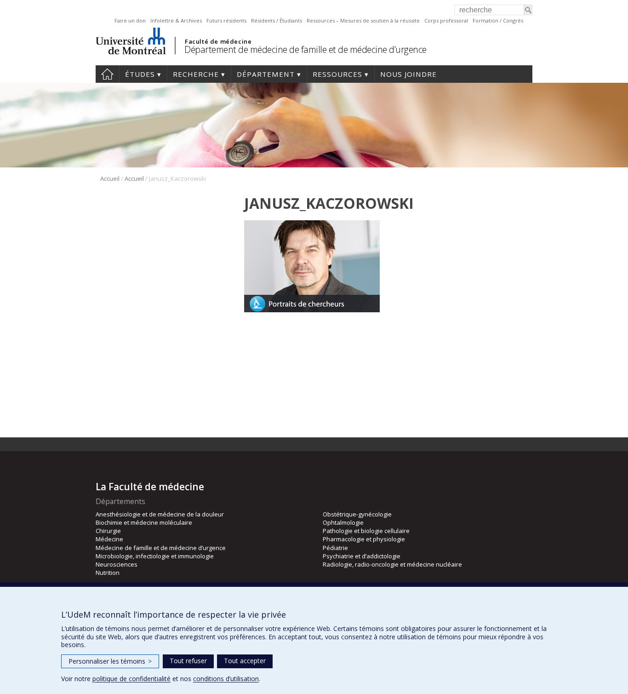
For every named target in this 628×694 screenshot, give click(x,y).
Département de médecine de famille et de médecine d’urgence (305, 49)
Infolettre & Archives (176, 20)
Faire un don (130, 20)
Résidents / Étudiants (276, 20)
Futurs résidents (226, 20)
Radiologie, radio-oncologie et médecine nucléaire (392, 564)
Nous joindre (408, 74)
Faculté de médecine (218, 41)
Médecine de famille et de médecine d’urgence (161, 548)
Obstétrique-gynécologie (357, 514)
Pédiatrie (335, 548)
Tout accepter (245, 660)
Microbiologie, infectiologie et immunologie (155, 556)
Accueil (107, 74)
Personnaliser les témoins (110, 661)
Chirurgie (108, 531)
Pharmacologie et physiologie (364, 539)
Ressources (337, 74)
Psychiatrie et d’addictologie (361, 556)
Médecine (109, 539)
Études (140, 74)
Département (266, 74)
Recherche (196, 74)
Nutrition (108, 572)
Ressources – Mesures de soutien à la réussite (363, 20)
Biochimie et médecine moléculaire (144, 522)
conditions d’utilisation (226, 678)
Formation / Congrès (498, 20)
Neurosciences (116, 564)
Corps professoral (446, 20)
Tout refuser (188, 660)
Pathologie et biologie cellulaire (366, 531)
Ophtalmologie (343, 522)
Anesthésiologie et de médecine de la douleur (160, 514)
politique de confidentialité (131, 678)
